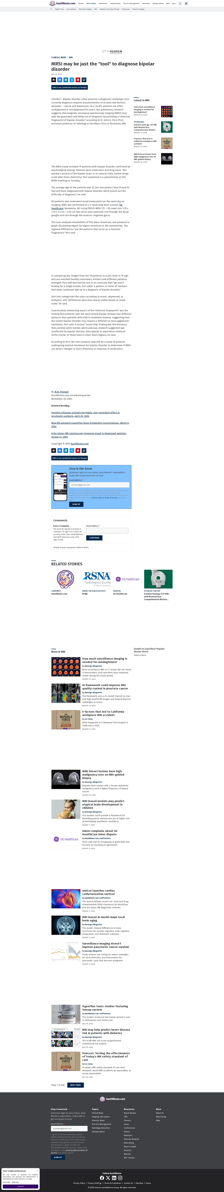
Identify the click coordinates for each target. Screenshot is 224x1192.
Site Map (139, 1183)
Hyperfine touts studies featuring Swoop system (105, 1008)
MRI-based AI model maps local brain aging (103, 918)
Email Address (76, 480)
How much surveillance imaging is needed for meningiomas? (144, 109)
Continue (94, 538)
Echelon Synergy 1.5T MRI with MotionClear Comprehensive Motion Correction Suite (145, 127)
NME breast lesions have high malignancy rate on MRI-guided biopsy (145, 157)
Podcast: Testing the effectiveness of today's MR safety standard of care (106, 1057)
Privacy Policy (79, 1183)
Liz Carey (89, 719)
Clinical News (58, 57)
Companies (56, 591)
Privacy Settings (95, 1183)
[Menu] (186, 3)
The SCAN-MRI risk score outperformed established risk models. (101, 1042)
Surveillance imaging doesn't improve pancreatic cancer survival (105, 945)
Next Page (75, 1085)
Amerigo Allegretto (93, 666)
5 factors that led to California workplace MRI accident (145, 141)
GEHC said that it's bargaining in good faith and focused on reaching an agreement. (106, 843)
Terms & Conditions (112, 1183)
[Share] (59, 80)
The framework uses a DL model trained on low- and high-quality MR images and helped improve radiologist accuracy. (106, 699)
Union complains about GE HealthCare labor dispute (99, 832)
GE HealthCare (120, 594)
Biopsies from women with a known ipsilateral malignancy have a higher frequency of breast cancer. (105, 788)
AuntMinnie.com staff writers (98, 838)
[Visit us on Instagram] (120, 1178)
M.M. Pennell (61, 391)
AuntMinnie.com (80, 443)
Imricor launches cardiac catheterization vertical (98, 892)
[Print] (53, 80)
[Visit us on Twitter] (108, 1178)
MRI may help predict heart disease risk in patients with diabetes (106, 1031)
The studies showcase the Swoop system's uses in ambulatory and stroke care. (106, 1018)
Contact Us (128, 1183)
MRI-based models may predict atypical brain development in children (103, 804)
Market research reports (94, 591)
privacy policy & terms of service (104, 498)
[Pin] (78, 80)
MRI (71, 57)
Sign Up (76, 504)
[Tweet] (72, 80)
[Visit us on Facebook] (102, 1178)
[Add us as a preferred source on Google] (84, 80)
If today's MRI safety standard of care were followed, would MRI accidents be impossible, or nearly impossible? (106, 1070)
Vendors (117, 591)
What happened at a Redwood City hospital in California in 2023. (105, 724)
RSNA (85, 594)
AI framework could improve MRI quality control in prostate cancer (105, 686)
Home (148, 1183)
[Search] (180, 3)
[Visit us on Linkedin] (114, 1178)
